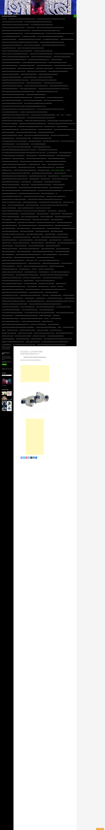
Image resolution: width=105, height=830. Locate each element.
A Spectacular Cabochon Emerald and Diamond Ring (32, 100)
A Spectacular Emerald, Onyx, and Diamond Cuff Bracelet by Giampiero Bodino (38, 103)
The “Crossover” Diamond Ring (55, 318)
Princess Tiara (53, 286)
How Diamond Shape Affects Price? (34, 263)
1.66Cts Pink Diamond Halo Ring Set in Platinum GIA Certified (12, 21)
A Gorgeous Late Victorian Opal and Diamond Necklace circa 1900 (13, 71)
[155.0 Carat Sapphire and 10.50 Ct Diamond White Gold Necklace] (9, 398)
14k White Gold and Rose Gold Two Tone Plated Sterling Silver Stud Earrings (15, 24)
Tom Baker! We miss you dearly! (12, 330)
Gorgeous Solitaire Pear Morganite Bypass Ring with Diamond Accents (28, 254)
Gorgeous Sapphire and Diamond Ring (48, 248)
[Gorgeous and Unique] (9, 408)
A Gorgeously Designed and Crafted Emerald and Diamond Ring (13, 94)
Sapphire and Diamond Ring (29, 298)
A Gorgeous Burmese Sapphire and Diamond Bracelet (11, 62)
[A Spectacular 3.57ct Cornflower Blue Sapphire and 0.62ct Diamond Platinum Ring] (4, 403)
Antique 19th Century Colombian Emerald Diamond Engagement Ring (36, 135)
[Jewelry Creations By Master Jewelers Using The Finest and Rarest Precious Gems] (4, 408)
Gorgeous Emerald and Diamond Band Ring (64, 222)
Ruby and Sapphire (45, 295)
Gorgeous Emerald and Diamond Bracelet (9, 225)
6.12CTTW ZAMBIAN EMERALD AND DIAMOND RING (50, 39)
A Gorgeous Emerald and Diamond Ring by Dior (25, 68)
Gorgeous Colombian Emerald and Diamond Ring (30, 216)
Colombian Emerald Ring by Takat (34, 164)
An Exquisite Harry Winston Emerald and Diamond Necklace (64, 129)
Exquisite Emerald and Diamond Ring (47, 193)
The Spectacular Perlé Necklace (53, 324)
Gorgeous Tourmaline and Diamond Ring (49, 254)
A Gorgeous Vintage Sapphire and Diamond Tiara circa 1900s (46, 91)
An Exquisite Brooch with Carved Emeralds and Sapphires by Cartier (30, 126)
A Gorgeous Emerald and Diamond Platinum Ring (62, 65)
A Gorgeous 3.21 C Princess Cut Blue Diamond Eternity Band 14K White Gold (15, 53)
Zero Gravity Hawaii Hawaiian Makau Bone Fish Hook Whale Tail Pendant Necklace (51, 344)
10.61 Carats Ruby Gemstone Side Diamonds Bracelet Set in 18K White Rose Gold (38, 21)
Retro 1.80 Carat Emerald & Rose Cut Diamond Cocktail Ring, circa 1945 (53, 289)
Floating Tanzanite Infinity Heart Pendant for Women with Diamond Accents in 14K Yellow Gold (45, 199)
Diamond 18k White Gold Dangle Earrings (9, 167)
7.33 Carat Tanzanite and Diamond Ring (67, 39)
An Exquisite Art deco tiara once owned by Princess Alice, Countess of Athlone (61, 123)
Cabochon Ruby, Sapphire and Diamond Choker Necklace (36, 158)
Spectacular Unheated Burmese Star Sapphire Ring (65, 312)
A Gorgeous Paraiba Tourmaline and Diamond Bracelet (58, 71)
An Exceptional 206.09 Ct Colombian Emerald (10, 123)
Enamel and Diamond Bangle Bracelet (56, 187)
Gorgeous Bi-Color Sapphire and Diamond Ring (10, 213)
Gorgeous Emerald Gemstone (50, 234)
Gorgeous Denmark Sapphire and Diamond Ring (63, 216)
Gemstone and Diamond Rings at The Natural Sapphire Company (50, 202)
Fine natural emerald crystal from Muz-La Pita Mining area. (34, 196)
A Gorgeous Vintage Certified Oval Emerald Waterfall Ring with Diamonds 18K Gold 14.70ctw (18, 91)
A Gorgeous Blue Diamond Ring (56, 59)
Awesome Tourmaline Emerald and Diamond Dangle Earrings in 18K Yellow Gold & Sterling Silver (19, 149)
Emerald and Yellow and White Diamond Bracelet (11, 184)
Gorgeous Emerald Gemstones (62, 234)
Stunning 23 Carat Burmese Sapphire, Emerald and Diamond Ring (26, 315)
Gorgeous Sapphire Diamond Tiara (8, 254)
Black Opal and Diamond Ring (52, 152)
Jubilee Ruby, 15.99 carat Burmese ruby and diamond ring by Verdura (35, 266)
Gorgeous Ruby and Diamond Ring (21, 245)
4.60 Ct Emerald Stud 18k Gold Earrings (29, 36)
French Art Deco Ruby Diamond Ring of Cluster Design (11, 202)
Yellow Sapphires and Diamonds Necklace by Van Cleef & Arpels (24, 344)
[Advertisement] (34, 373)
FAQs (56, 193)
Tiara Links (59, 327)
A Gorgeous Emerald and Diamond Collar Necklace (57, 62)
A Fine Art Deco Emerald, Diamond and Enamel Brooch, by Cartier (53, 45)
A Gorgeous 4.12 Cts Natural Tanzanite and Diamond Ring (64, 53)
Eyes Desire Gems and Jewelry (9, 16)
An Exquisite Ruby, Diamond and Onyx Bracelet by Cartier (26, 132)
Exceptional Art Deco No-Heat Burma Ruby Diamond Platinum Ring (49, 190)
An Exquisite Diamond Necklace (49, 126)
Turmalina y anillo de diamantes (42, 330)
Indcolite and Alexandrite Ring (66, 263)
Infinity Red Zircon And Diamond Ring (8, 266)
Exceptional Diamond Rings (68, 190)
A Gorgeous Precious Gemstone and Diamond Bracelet (11, 77)
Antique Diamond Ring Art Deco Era (8, 138)
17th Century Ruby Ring (30, 27)
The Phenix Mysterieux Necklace (47, 321)
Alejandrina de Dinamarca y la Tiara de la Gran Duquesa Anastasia (13, 117)
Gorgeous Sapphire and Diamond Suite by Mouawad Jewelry (43, 251)
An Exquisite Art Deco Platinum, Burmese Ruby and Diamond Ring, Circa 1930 (32, 123)
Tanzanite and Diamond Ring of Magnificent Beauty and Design (31, 318)
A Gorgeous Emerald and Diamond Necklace (27, 65)
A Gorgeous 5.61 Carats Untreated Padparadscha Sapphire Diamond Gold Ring (15, 56)
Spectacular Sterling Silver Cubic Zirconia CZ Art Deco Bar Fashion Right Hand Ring (39, 312)
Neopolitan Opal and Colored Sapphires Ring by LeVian (11, 277)
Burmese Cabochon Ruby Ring (31, 155)
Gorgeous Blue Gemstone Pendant (43, 213)
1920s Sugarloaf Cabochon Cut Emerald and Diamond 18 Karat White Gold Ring (16, 30)
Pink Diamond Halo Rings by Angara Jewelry (46, 283)
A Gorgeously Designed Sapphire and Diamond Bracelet (36, 94)
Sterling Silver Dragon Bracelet (7, 315)
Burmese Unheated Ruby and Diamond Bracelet (46, 155)
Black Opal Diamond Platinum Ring (65, 152)
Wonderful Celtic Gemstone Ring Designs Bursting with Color (13, 341)
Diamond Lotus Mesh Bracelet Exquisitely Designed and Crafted (24, 170)
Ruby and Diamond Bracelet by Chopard (36, 292)
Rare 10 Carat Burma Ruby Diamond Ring (32, 289)
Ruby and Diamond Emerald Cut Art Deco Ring (10, 295)
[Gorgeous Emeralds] (4, 398)
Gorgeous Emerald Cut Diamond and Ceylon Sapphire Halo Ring (13, 234)
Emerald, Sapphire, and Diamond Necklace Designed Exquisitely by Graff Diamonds (33, 187)
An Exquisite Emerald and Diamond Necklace (28, 129)
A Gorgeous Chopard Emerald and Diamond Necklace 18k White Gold (34, 62)
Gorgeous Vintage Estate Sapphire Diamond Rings (45, 257)
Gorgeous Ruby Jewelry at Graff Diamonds (9, 248)
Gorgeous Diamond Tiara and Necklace (9, 222)
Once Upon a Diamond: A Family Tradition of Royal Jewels (52, 277)
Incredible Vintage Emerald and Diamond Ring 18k (51, 263)
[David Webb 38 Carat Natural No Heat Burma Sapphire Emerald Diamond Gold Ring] (9, 403)
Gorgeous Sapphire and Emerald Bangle (62, 251)
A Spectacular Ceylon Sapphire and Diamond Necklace (53, 100)
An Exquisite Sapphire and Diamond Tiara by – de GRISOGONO (12, 135)
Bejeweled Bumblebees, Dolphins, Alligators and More (47, 149)
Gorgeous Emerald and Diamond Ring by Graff (10, 231)
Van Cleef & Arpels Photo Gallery (56, 330)
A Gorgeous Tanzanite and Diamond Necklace (10, 88)
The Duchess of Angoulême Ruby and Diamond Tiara (31, 321)
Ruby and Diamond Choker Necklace (51, 292)
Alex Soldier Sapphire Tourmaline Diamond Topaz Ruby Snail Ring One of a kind (41, 117)
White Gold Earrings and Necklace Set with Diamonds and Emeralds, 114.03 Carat (58, 338)
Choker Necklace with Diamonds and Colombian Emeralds (55, 161)
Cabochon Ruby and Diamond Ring (18, 158)
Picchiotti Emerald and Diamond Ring (30, 283)
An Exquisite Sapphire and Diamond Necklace (46, 132)
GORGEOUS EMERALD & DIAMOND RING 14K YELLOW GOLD (46, 222)
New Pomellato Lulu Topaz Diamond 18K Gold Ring (32, 277)
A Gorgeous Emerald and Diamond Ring (9, 68)
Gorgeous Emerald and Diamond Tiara (42, 231)
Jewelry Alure (19, 266)
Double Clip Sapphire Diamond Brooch (58, 170)
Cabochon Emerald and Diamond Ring (63, 155)
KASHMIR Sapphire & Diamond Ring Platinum (56, 266)
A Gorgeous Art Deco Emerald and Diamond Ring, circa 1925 (38, 59)
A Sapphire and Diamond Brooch (39, 97)
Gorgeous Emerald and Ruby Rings (57, 231)
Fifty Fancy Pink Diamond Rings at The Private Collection (12, 196)
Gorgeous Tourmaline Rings (64, 254)
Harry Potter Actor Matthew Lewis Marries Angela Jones (49, 260)
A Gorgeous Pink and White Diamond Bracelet (29, 74)
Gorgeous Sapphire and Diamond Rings (24, 251)
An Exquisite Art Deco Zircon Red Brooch (9, 126)
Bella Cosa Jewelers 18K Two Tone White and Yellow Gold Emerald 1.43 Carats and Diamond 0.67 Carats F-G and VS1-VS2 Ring (23, 152)
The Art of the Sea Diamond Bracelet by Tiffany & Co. (11, 321)
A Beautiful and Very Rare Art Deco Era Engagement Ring (12, 45)
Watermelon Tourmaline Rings (36, 338)
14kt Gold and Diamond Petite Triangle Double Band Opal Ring (42, 24)
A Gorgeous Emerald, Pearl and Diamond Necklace (45, 68)
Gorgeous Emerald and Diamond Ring (8, 228)
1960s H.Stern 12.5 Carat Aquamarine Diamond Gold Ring (34, 33)
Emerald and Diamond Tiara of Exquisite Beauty (52, 181)
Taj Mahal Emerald (56, 315)
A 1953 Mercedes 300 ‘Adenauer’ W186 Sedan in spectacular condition (52, 42)
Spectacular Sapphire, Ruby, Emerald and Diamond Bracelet (12, 312)
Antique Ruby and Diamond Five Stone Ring (23, 138)
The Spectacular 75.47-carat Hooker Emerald (38, 324)
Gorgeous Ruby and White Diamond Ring (53, 245)
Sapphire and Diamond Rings (70, 298)
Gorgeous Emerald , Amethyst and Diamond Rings (26, 222)
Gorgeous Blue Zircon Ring (55, 213)
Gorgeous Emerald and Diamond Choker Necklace (27, 225)
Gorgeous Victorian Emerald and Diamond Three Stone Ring (24, 257)
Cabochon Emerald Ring (6, 158)
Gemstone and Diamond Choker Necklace (30, 202)
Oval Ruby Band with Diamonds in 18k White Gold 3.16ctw (12, 280)
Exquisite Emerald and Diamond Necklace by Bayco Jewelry (28, 193)
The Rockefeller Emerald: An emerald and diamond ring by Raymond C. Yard (15, 324)
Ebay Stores (68, 170)
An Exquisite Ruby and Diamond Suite (8, 132)
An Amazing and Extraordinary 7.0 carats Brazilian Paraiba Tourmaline (59, 120)
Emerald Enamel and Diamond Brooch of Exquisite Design (41, 184)
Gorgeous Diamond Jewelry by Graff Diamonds (40, 219)
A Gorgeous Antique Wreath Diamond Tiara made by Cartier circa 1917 (14, 59)
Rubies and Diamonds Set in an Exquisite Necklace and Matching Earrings (15, 292)
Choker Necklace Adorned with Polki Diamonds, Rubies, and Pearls (32, 161)
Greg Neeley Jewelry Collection (31, 260)
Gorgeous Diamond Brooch (7, 219)
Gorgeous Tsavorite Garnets (7, 257)
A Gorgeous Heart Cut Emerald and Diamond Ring (64, 68)
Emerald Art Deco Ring (25, 184)
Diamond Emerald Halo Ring (7, 170)
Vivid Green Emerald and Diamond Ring (23, 338)
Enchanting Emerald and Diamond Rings (29, 190)
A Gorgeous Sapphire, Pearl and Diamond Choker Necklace (12, 85)
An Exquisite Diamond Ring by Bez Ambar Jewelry (10, 129)
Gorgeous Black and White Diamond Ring (27, 213)
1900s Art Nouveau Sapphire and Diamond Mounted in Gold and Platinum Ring (50, 27)
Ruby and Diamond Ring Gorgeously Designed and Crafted (30, 295)
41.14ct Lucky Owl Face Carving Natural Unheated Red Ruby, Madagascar (50, 36)
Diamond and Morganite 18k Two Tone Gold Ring (26, 167)
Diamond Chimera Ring (60, 167)
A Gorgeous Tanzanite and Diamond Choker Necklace (58, 85)
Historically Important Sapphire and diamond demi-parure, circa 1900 (14, 263)
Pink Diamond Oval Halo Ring (61, 283)
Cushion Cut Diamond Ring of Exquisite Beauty (55, 164)
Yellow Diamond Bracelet (6, 344)
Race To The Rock (60, 286)
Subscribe (4, 364)
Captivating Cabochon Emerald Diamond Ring (10, 161)
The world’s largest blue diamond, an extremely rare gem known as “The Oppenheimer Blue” (18, 327)
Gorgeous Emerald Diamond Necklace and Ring (34, 234)
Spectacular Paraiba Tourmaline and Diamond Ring (11, 309)
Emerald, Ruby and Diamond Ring (59, 184)
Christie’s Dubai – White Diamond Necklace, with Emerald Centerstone (14, 164)
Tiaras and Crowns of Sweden (68, 327)
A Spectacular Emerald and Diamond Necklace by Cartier (12, 103)
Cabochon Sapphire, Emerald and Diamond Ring (56, 158)
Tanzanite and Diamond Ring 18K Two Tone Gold (10, 318)
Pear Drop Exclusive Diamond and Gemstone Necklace (45, 280)
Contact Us (44, 164)
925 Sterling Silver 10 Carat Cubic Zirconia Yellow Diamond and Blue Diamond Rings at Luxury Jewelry (20, 42)
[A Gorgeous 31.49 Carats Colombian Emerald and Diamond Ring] (4, 393)
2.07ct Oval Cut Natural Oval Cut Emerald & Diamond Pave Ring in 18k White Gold (60, 33)
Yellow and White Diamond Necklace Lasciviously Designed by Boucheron (54, 341)
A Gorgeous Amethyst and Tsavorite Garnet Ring (61, 56)
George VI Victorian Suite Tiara (68, 202)
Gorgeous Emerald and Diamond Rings (27, 231)
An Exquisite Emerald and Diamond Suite (45, 129)
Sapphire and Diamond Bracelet (55, 295)
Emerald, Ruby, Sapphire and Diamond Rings (9, 187)
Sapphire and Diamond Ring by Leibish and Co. (55, 298)
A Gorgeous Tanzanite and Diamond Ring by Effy (28, 88)
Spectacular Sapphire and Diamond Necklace (30, 309)
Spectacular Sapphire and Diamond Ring (46, 309)
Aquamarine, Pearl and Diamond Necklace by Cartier (42, 138)
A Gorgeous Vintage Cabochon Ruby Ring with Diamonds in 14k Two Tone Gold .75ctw (53, 88)
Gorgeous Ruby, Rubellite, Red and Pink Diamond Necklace (29, 248)
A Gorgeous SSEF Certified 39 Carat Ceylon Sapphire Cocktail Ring (36, 85)
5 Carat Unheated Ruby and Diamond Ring (9, 39)
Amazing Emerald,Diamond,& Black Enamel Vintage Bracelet (12, 120)
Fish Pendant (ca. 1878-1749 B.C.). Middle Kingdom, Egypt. (55, 196)
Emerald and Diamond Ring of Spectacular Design (11, 181)
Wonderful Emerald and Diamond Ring (33, 341)
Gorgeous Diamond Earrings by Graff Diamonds (22, 219)
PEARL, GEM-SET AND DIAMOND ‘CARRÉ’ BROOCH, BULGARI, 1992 (12, 283)
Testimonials (46, 318)
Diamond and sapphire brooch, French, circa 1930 (46, 167)
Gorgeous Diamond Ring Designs (56, 219)
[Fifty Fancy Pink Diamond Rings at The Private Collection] (9, 393)
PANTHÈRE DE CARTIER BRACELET (29, 280)
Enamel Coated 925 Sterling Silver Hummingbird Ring (11, 190)
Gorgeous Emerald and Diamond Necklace (45, 225)
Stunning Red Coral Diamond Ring (45, 315)
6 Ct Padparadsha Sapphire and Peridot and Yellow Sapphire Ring (29, 39)
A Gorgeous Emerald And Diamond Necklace (10, 65)
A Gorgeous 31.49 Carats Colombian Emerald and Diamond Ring (41, 53)
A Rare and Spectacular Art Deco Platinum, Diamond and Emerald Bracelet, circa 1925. (17, 97)
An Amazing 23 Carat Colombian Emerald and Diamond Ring (35, 120)
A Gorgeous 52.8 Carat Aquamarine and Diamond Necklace (41, 56)
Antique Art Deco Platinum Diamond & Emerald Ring (60, 135)
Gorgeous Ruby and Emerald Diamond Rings (36, 245)
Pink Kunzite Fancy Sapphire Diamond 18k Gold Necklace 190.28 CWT (14, 286)
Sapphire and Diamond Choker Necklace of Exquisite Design (12, 298)
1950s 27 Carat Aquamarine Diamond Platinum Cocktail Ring (12, 33)
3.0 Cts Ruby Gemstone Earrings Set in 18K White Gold (11, 36)
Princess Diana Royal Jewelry (43, 286)
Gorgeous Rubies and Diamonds (7, 245)
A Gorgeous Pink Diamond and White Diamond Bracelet (48, 74)
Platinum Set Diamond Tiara (32, 286)
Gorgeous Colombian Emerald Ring (46, 216)
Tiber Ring (3, 330)
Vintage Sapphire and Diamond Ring (8, 338)
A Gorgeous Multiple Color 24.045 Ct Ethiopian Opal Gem (37, 71)
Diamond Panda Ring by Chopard (43, 170)
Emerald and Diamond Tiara (38, 181)
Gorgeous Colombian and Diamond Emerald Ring (10, 216)
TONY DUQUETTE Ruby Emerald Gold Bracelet (27, 330)
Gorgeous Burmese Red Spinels (67, 213)
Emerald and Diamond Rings (26, 181)
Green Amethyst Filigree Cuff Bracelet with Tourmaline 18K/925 (13, 260)
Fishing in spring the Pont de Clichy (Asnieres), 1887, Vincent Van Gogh (14, 199)
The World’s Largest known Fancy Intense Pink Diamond (46, 327)
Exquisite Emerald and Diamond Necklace (9, 193)
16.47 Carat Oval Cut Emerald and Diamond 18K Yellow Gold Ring (13, 27)
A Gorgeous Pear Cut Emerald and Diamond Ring (10, 74)
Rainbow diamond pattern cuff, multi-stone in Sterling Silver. (13, 289)
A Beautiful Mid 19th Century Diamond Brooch (31, 45)
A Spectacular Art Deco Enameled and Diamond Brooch (12, 100)
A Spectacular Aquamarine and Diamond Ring (55, 97)
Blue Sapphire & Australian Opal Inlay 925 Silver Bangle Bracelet (13, 155)
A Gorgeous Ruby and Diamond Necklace (45, 77)
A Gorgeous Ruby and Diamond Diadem (30, 77)
